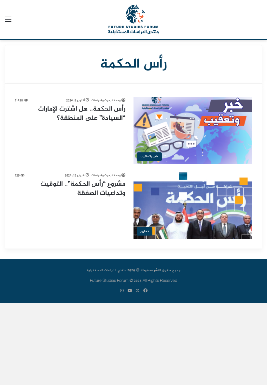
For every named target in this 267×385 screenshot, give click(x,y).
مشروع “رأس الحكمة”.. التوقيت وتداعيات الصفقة (82, 188)
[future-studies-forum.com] (133, 20)
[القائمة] (8, 22)
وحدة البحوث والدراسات (105, 100)
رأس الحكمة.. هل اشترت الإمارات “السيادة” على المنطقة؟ (81, 113)
